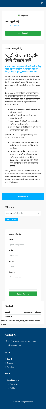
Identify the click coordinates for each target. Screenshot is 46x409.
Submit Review (23, 294)
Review (12, 272)
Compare (10, 363)
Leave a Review (12, 220)
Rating (11, 261)
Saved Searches (13, 380)
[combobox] (26, 213)
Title (11, 250)
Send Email (23, 33)
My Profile (11, 388)
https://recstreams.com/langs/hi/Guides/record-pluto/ (21, 322)
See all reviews (12, 25)
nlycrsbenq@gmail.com (31, 312)
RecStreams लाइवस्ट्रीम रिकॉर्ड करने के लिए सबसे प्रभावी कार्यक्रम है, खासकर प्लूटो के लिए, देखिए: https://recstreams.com (23, 69)
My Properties (12, 384)
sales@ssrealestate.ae (14, 345)
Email (11, 239)
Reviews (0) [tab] (23, 196)
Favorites (10, 367)
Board (9, 359)
